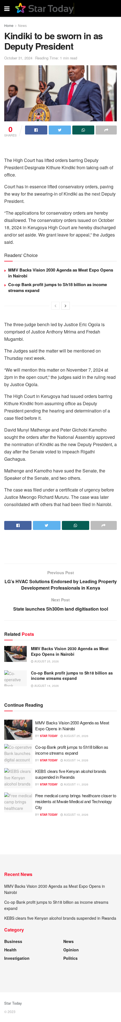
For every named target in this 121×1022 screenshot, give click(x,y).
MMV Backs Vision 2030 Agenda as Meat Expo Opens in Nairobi (60, 273)
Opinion (71, 950)
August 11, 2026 (75, 784)
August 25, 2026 (46, 661)
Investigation (17, 958)
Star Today (49, 736)
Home (9, 25)
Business (13, 941)
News (22, 25)
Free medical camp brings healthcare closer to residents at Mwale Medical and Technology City (75, 801)
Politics (70, 958)
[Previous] (55, 306)
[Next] (65, 306)
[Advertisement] (60, 148)
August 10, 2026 (75, 815)
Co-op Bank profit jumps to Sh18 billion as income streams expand (57, 287)
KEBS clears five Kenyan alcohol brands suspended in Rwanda (70, 774)
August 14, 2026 (46, 686)
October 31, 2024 (18, 58)
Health (10, 950)
